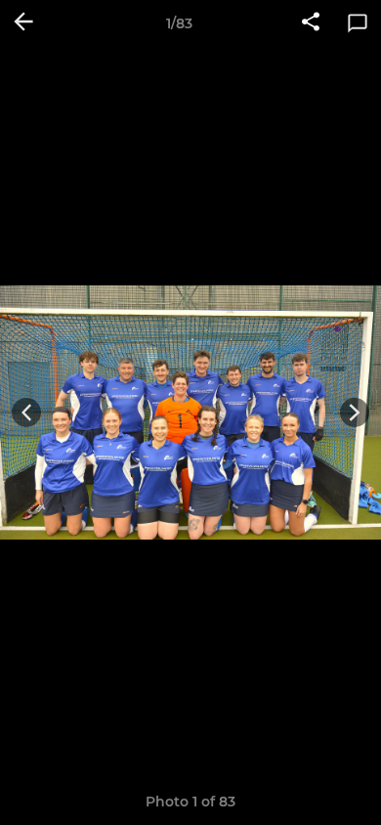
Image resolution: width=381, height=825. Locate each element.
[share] (310, 23)
